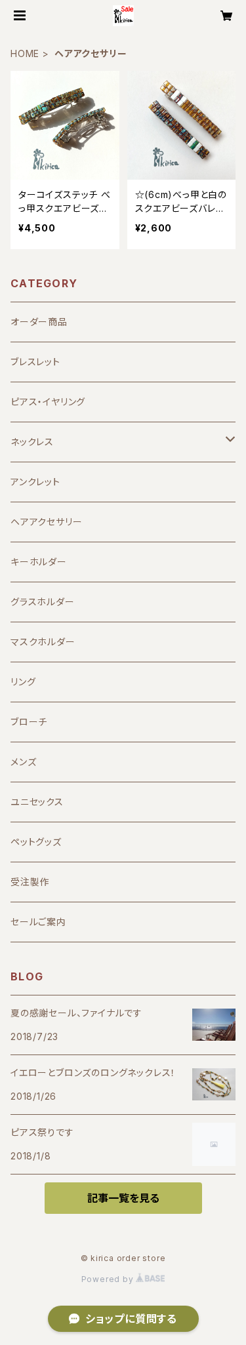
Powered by (108, 1279)
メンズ (23, 761)
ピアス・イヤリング (47, 401)
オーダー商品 (39, 321)
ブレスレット (35, 361)
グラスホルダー (42, 601)
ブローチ (28, 721)
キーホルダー (38, 561)
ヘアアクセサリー (46, 521)
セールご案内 (38, 921)
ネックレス (32, 441)
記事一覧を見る (123, 1198)
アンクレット (35, 481)
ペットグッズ (36, 841)
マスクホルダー (42, 641)
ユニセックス (37, 801)
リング (22, 681)
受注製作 (29, 881)
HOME (24, 53)
